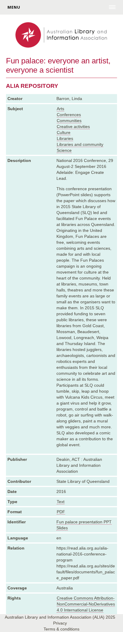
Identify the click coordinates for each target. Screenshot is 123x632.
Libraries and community (80, 144)
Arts (60, 108)
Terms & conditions (61, 629)
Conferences (69, 114)
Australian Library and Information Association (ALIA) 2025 (60, 617)
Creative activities (73, 126)
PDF (61, 511)
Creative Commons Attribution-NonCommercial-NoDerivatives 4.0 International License (86, 604)
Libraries (65, 138)
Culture (63, 132)
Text (60, 501)
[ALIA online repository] (61, 35)
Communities (69, 120)
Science (64, 150)
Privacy (60, 623)
